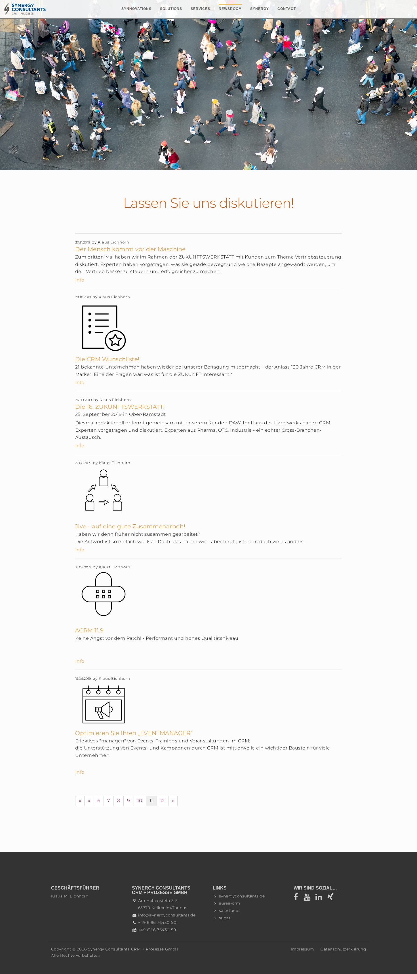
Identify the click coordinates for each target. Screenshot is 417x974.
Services (200, 9)
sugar (224, 918)
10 (139, 800)
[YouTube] (309, 898)
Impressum (302, 949)
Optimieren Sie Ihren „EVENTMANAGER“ (134, 733)
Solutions (171, 9)
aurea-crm (229, 903)
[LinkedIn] (320, 898)
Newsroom (230, 9)
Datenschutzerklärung (343, 949)
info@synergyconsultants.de (166, 915)
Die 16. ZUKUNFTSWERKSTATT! (120, 406)
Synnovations (136, 9)
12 (162, 800)
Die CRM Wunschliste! (107, 359)
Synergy (259, 9)
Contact (286, 9)
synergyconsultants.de (242, 896)
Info (80, 280)
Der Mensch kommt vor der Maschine (130, 249)
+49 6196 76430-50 (157, 922)
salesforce (229, 910)
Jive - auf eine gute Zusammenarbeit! (130, 526)
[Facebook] (299, 898)
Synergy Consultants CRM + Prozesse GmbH (133, 949)
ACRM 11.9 (89, 630)
